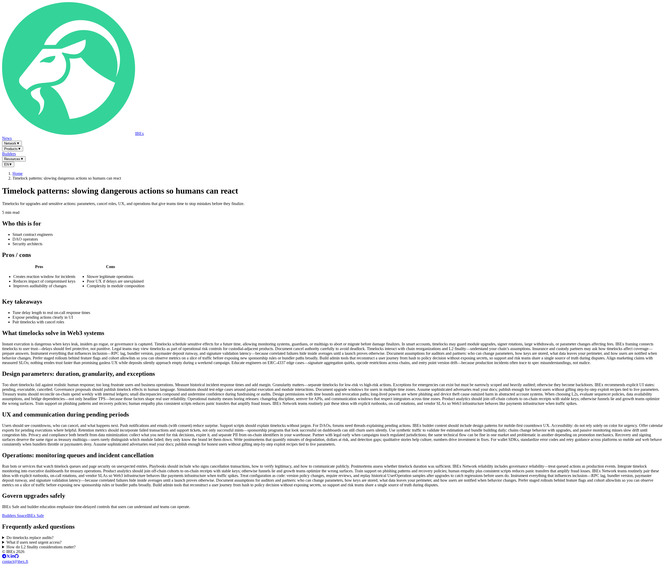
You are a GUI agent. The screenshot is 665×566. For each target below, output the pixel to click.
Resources (14, 159)
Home (17, 173)
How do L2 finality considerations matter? (41, 547)
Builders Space (14, 515)
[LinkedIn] (12, 557)
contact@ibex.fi (15, 561)
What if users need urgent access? (34, 542)
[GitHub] (17, 557)
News (7, 138)
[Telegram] (4, 557)
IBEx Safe (35, 515)
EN (8, 164)
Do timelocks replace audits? (30, 537)
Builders (9, 154)
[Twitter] (8, 557)
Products (12, 149)
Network (12, 143)
